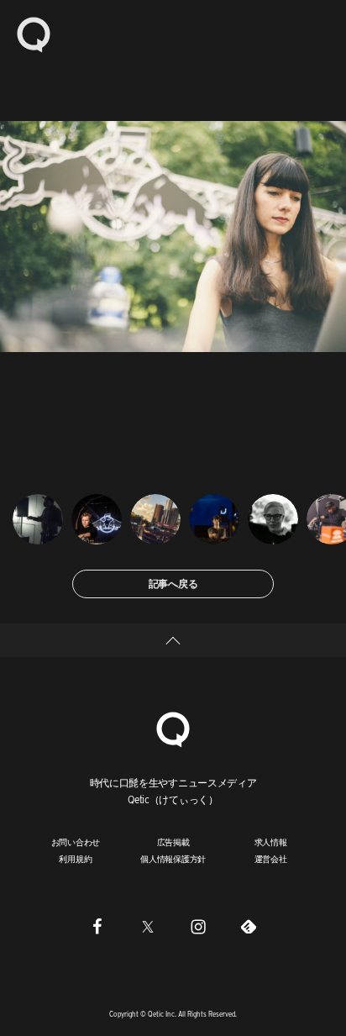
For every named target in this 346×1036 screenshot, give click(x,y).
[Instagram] (198, 927)
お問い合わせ (76, 842)
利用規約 (75, 859)
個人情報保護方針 (173, 859)
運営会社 (270, 859)
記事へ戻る (173, 583)
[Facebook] (97, 927)
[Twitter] (148, 927)
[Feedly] (248, 927)
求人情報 (270, 842)
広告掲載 (173, 842)
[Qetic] (34, 34)
